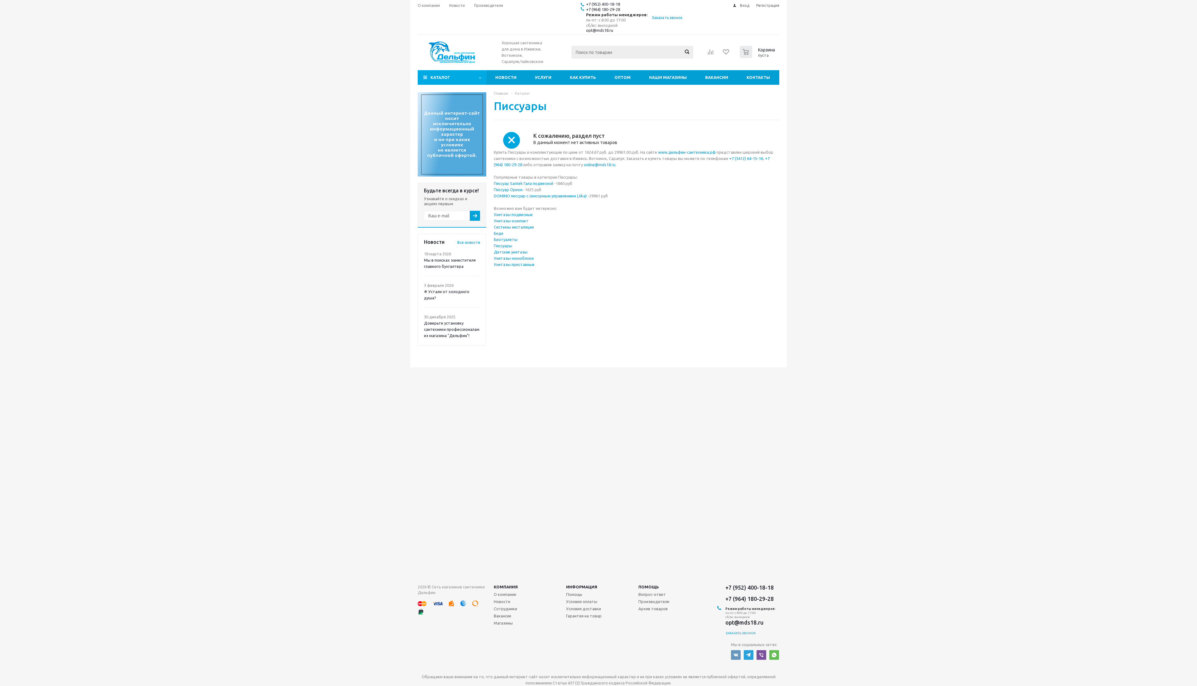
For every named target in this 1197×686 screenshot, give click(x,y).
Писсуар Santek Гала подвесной (523, 183)
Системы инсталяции (514, 227)
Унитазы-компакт (511, 221)
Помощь (648, 587)
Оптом (622, 77)
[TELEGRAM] (748, 655)
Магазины (503, 623)
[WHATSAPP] (774, 655)
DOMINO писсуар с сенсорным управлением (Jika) (540, 196)
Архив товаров (653, 608)
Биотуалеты (505, 239)
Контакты (758, 77)
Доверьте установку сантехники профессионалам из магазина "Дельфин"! (451, 329)
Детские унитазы (510, 252)
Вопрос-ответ (652, 594)
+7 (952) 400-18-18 (603, 4)
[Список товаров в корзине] (758, 56)
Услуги (543, 77)
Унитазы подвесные (513, 214)
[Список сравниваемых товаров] (710, 54)
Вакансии (716, 77)
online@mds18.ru (599, 164)
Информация (581, 587)
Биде (498, 233)
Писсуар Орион (508, 189)
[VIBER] (761, 655)
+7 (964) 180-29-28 (603, 9)
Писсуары (503, 246)
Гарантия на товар (584, 616)
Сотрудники (505, 608)
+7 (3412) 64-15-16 (746, 158)
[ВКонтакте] (736, 655)
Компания (506, 587)
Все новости (468, 242)
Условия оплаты (581, 601)
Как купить (583, 77)
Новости (506, 77)
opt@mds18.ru (599, 30)
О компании (505, 594)
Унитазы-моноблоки (514, 258)
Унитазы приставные (514, 264)
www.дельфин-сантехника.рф (687, 152)
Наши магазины (668, 77)
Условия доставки (583, 608)
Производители (653, 601)
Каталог (440, 77)
